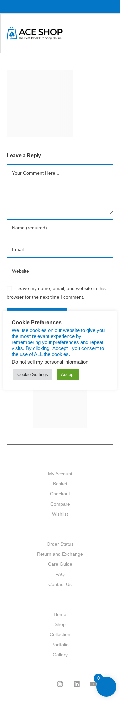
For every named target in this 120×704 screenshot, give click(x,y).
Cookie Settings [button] (32, 374)
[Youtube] (93, 684)
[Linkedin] (76, 684)
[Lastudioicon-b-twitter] (26, 684)
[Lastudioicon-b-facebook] (43, 684)
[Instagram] (60, 684)
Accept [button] (68, 374)
